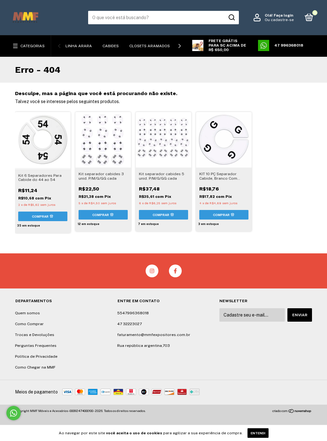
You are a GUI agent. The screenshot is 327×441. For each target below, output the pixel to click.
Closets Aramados (149, 46)
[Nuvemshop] (292, 411)
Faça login (283, 15)
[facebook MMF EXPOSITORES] (175, 271)
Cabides (111, 46)
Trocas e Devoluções (34, 335)
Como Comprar (29, 324)
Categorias (32, 46)
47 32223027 (129, 324)
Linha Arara (78, 46)
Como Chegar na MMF (35, 367)
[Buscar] (231, 17)
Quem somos (27, 313)
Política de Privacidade (36, 356)
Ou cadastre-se (279, 20)
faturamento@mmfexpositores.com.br (153, 335)
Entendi (258, 433)
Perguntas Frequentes (36, 345)
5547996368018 (133, 313)
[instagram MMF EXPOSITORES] (152, 271)
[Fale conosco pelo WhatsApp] (13, 413)
